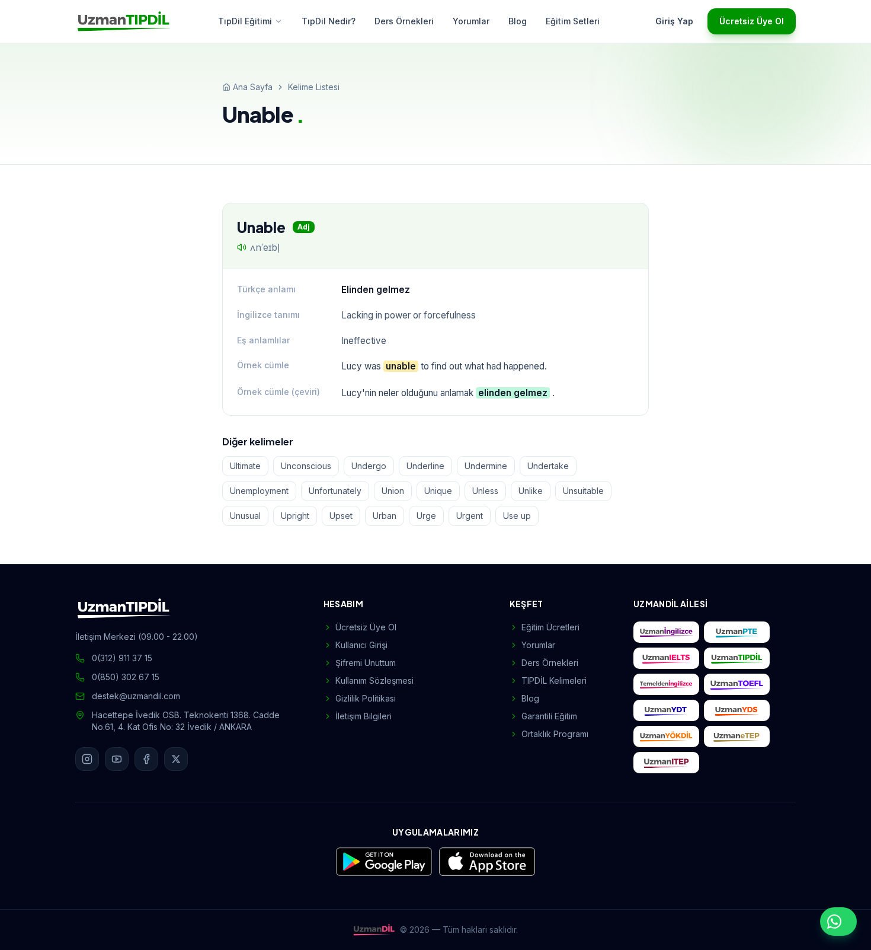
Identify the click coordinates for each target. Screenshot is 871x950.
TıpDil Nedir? (329, 21)
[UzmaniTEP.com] (666, 762)
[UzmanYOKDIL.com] (666, 736)
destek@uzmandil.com (136, 696)
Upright (295, 516)
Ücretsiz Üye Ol (751, 21)
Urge (426, 516)
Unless (485, 491)
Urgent (469, 516)
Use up (517, 516)
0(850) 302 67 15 (125, 677)
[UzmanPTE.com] (737, 632)
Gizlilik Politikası (365, 698)
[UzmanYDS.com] (737, 710)
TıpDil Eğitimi (245, 21)
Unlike (530, 491)
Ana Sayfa (253, 87)
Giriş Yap (674, 21)
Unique (438, 491)
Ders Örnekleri (404, 21)
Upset (341, 516)
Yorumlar (471, 21)
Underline (425, 466)
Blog (517, 21)
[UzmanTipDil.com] (737, 658)
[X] (176, 759)
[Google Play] (384, 861)
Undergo (368, 466)
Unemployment (259, 491)
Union (393, 491)
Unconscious (306, 466)
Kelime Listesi (314, 87)
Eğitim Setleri (573, 21)
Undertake (548, 466)
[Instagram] (87, 759)
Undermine (486, 466)
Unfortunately (335, 491)
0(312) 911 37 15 (122, 658)
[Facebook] (146, 759)
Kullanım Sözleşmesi (374, 680)
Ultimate (245, 466)
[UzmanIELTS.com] (666, 658)
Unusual (245, 516)
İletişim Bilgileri (363, 716)
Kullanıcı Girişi (361, 645)
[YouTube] (117, 759)
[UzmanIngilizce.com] (666, 632)
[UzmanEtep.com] (737, 736)
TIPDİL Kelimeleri (554, 680)
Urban (384, 516)
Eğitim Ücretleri (550, 627)
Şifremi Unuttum (365, 663)
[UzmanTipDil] (123, 21)
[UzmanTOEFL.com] (737, 684)
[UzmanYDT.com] (666, 710)
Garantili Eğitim (549, 716)
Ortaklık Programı (554, 734)
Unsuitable (583, 491)
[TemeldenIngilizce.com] (666, 684)
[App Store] (487, 861)
